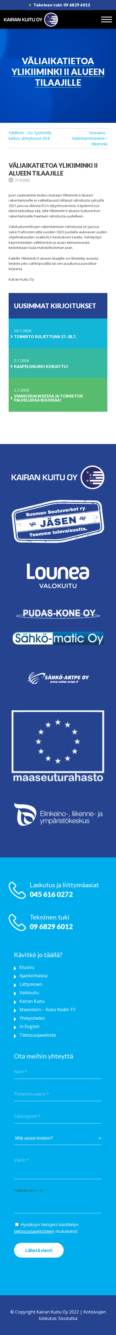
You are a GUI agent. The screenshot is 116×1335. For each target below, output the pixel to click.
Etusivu (26, 967)
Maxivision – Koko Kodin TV (47, 1009)
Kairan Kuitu (32, 1001)
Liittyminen (30, 984)
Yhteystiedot (32, 1018)
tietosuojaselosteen (34, 1231)
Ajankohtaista (33, 976)
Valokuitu (29, 993)
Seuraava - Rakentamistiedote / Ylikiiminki (89, 138)
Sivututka (67, 1318)
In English (29, 1026)
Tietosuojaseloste (37, 1035)
